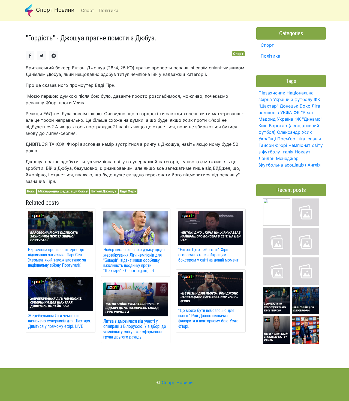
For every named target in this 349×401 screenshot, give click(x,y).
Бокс (31, 191)
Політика (270, 56)
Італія (287, 152)
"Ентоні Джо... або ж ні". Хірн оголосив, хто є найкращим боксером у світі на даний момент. (208, 255)
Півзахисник (271, 93)
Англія (314, 165)
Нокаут (303, 152)
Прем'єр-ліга (291, 138)
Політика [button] (108, 10)
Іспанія (313, 138)
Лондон (266, 158)
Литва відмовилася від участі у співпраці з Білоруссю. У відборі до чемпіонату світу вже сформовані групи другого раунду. (134, 329)
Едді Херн (128, 191)
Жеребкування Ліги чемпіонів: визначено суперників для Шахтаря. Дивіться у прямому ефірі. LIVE (59, 321)
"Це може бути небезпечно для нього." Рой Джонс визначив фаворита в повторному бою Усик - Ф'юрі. (209, 318)
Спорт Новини (54, 10)
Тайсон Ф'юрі (272, 145)
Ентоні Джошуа (103, 191)
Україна (285, 119)
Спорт (238, 54)
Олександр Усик (294, 132)
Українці (267, 138)
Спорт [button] (87, 10)
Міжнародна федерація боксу (63, 191)
